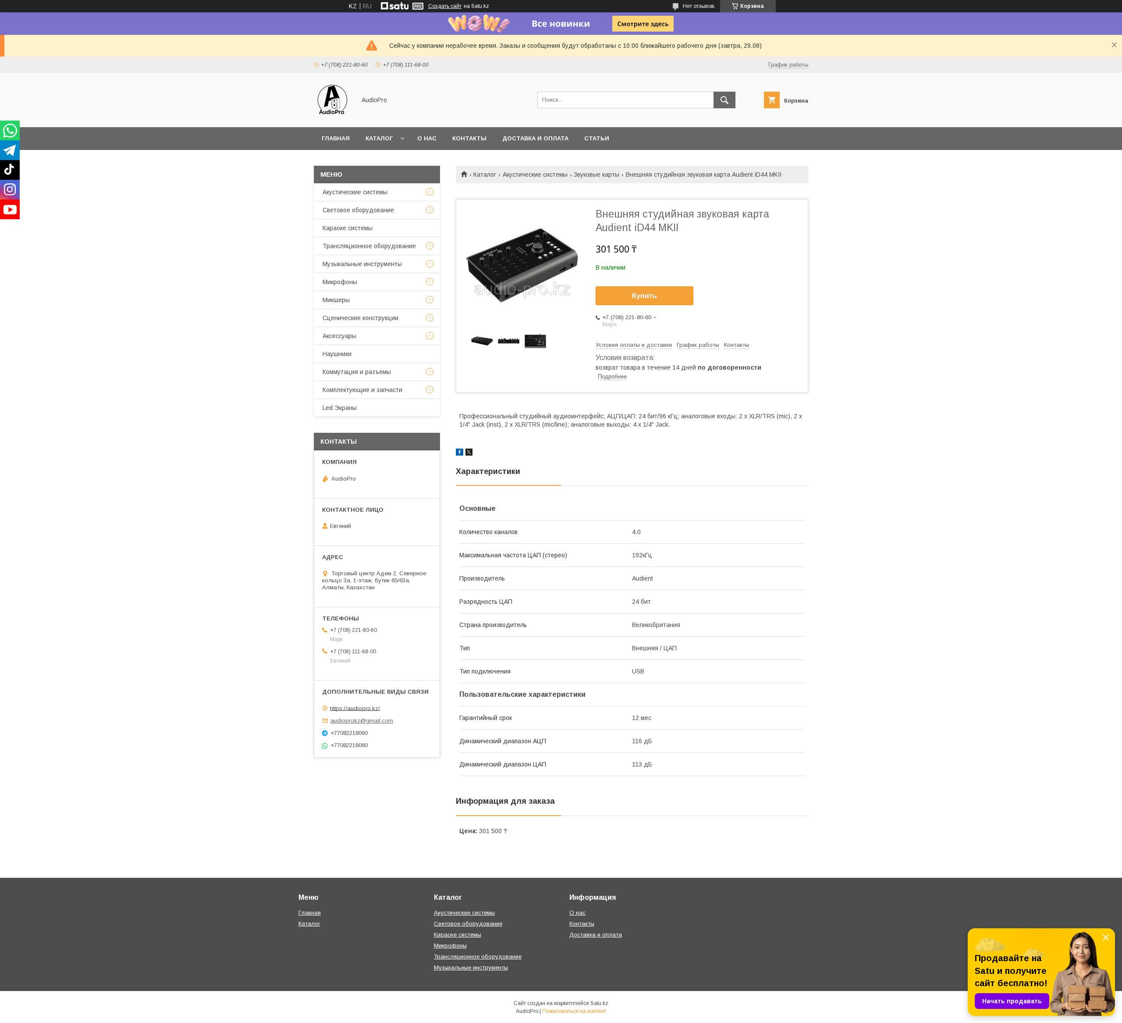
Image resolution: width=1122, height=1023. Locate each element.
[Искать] (724, 100)
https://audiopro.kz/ (355, 708)
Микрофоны (340, 281)
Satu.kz (599, 1003)
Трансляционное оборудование (369, 246)
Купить (644, 295)
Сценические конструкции (360, 317)
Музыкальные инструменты (362, 263)
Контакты (469, 138)
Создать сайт (445, 6)
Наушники (337, 353)
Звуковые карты (596, 174)
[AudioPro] (332, 115)
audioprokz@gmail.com (361, 720)
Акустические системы (535, 174)
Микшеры (336, 299)
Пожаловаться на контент (574, 1011)
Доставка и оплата (535, 138)
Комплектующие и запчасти (362, 389)
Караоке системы (348, 228)
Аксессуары (339, 335)
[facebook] (459, 453)
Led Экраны (340, 407)
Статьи (596, 138)
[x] (468, 453)
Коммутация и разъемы (357, 371)
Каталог (379, 138)
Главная (336, 138)
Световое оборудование (358, 210)
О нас (427, 138)
